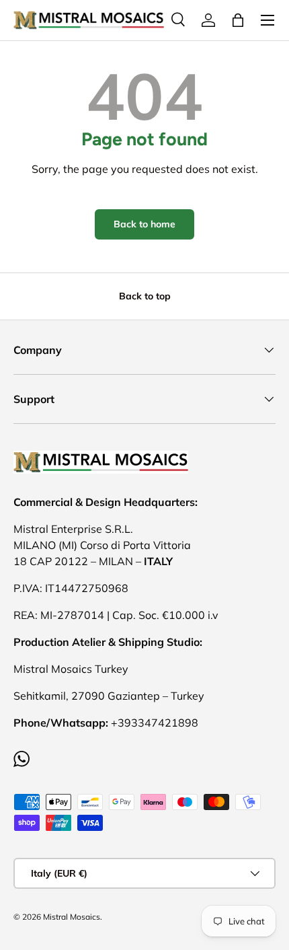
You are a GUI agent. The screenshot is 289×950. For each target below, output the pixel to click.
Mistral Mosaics (71, 917)
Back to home (144, 224)
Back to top (145, 296)
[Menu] (267, 20)
